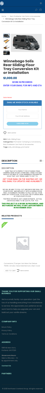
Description (9, 160)
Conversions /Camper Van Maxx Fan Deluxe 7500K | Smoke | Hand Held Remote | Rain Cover (22, 265)
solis (9, 147)
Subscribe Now (23, 123)
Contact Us (6, 366)
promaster (25, 147)
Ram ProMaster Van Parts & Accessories (25, 16)
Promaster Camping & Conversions (27, 142)
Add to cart (10, 271)
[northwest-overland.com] (14, 3)
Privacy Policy (7, 330)
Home (4, 16)
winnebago (16, 147)
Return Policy (6, 327)
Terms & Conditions (9, 334)
